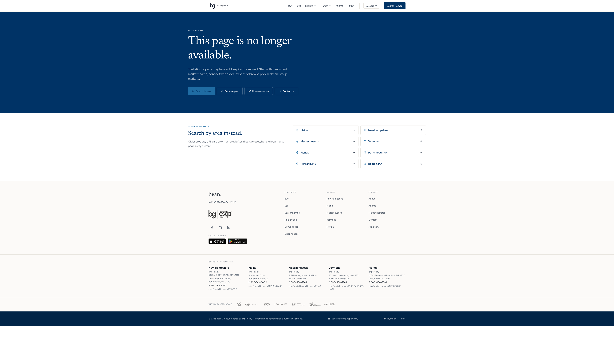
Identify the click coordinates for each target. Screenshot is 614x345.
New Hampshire (335, 198)
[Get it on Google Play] (237, 241)
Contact (373, 219)
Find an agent (231, 91)
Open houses (291, 233)
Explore (309, 5)
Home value (290, 219)
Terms (402, 318)
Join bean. (374, 226)
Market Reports (377, 212)
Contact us (288, 91)
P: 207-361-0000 (257, 282)
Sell (299, 5)
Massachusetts (334, 212)
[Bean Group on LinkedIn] (228, 227)
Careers (370, 5)
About (351, 5)
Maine (330, 205)
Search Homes (394, 5)
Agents (339, 5)
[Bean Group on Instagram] (220, 227)
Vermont (331, 219)
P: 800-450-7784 (298, 282)
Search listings (203, 91)
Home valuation (260, 91)
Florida (330, 226)
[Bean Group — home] (219, 5)
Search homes (292, 212)
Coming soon (291, 226)
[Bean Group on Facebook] (212, 227)
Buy (290, 5)
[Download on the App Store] (217, 241)
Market (324, 5)
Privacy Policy (389, 318)
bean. (215, 195)
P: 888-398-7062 (217, 285)
